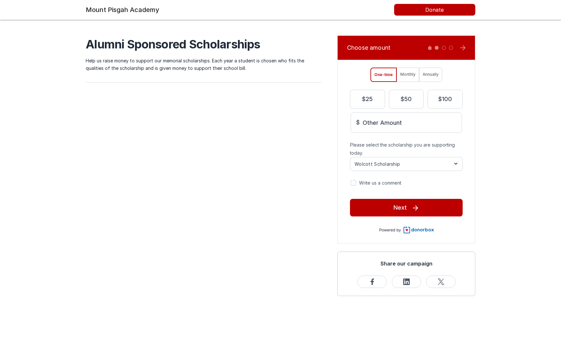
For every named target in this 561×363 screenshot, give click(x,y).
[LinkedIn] (406, 282)
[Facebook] (372, 282)
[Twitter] (440, 282)
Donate (434, 9)
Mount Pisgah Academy (122, 10)
